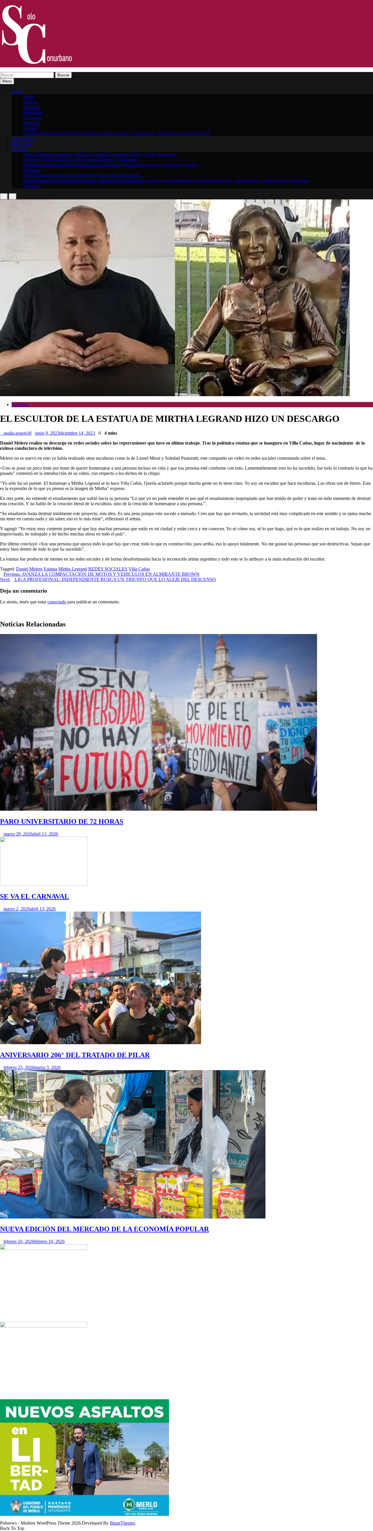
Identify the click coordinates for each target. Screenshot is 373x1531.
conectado (56, 601)
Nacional (20, 149)
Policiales (32, 107)
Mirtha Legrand (72, 568)
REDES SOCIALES (107, 568)
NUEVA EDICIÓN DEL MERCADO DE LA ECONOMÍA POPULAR (104, 1229)
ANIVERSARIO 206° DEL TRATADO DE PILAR (75, 1055)
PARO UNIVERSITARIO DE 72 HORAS (61, 821)
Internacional (24, 138)
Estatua (50, 568)
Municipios (22, 143)
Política (30, 101)
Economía (32, 117)
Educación (33, 112)
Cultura (30, 128)
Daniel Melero (29, 568)
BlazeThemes (122, 1523)
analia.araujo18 (17, 433)
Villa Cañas (139, 568)
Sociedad (116, 133)
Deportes (31, 122)
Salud (28, 96)
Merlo (17, 91)
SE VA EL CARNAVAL (34, 896)
